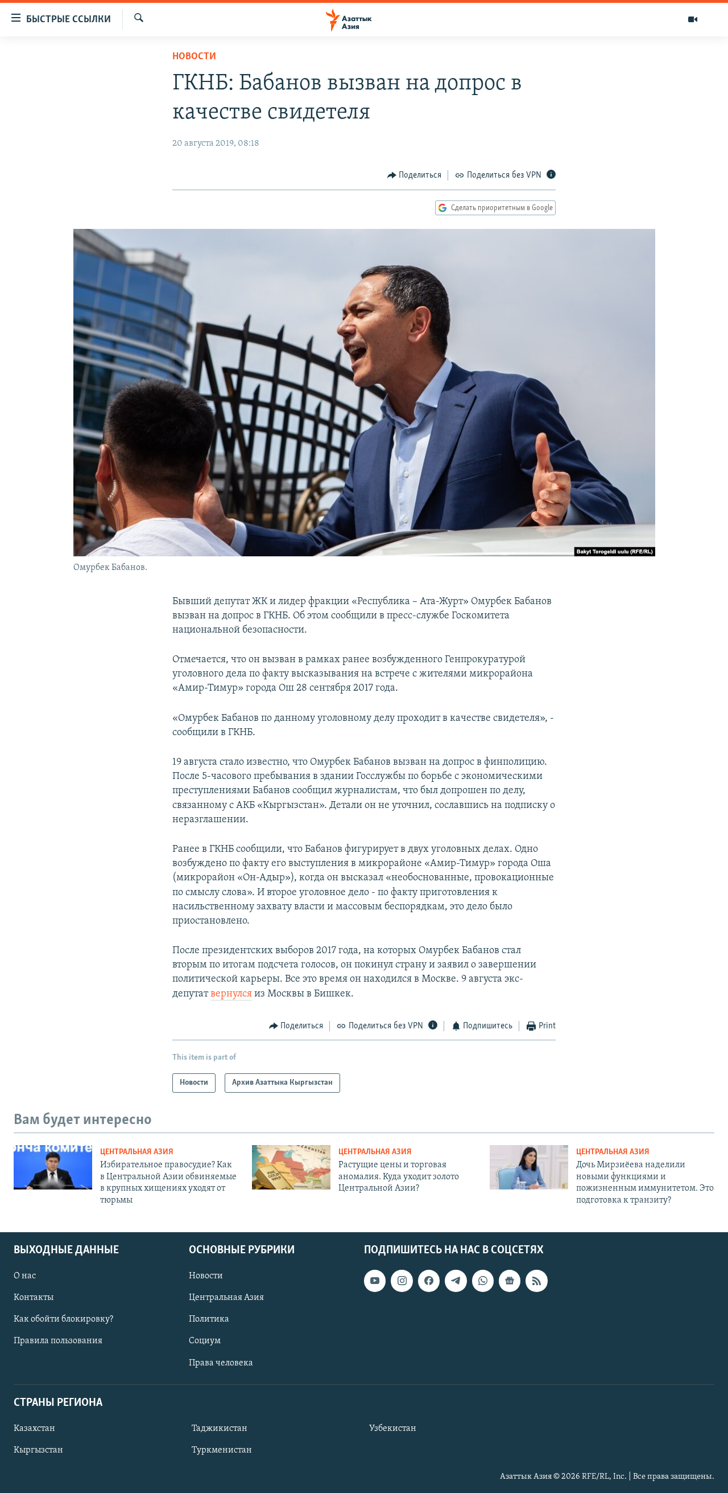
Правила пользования (58, 1341)
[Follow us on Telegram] (455, 1280)
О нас (25, 1276)
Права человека (221, 1363)
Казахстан (34, 1428)
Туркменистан (222, 1450)
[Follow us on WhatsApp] (483, 1280)
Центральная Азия (136, 1152)
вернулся (231, 994)
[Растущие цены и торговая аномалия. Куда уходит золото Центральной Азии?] (291, 1167)
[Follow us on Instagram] (401, 1280)
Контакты (33, 1297)
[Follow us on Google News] (509, 1280)
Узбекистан (392, 1428)
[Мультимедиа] (693, 19)
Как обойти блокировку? (63, 1319)
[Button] (414, 175)
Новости (194, 57)
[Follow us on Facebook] (429, 1280)
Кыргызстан (38, 1450)
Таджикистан (219, 1428)
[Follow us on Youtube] (375, 1280)
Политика (209, 1319)
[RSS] (536, 1280)
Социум (205, 1341)
